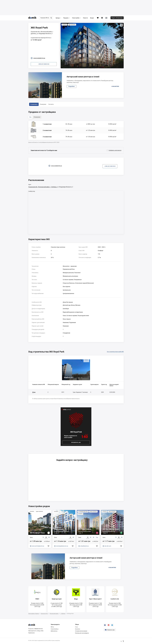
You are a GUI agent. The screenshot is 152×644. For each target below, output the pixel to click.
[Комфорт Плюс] (39, 529)
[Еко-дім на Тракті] (112, 529)
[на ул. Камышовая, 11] (64, 529)
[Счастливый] (88, 529)
